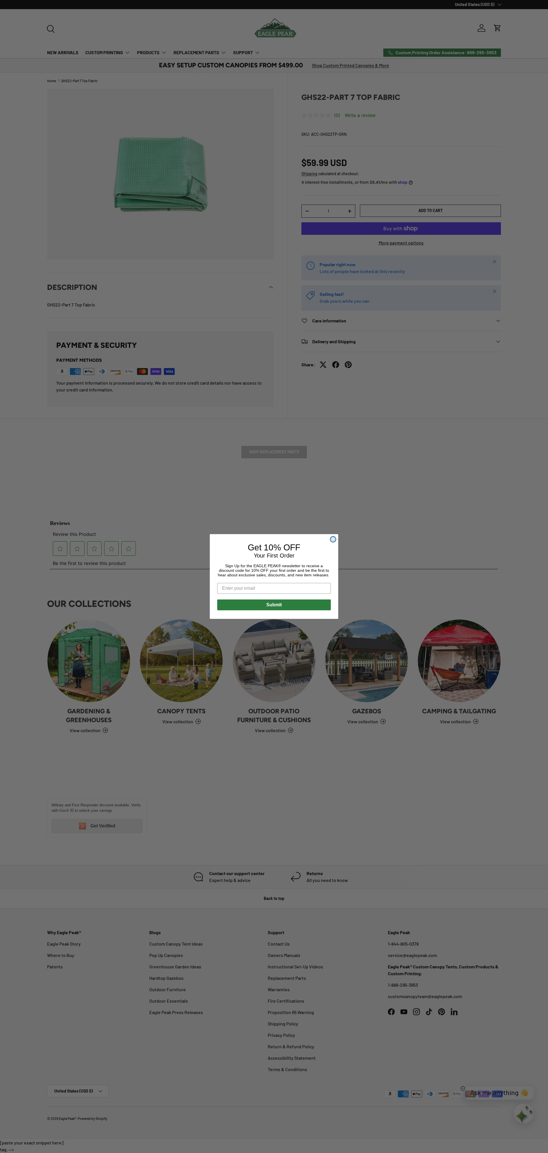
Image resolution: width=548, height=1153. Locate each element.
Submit (274, 604)
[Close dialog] (333, 539)
